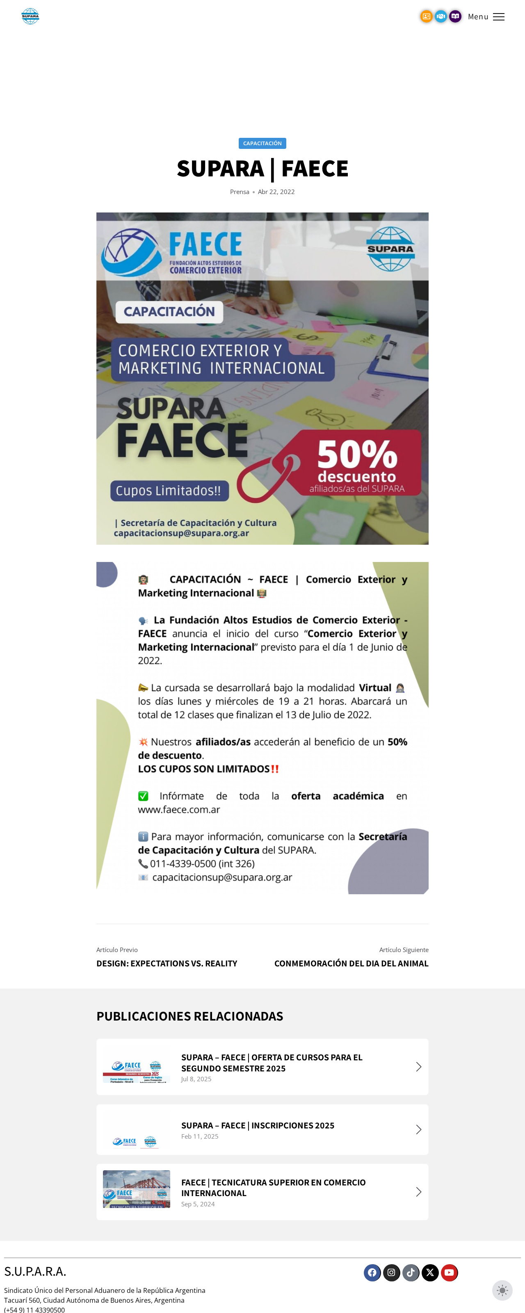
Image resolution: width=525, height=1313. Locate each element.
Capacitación (262, 143)
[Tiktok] (411, 1272)
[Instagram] (391, 1272)
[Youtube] (449, 1272)
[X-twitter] (430, 1272)
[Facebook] (372, 1272)
